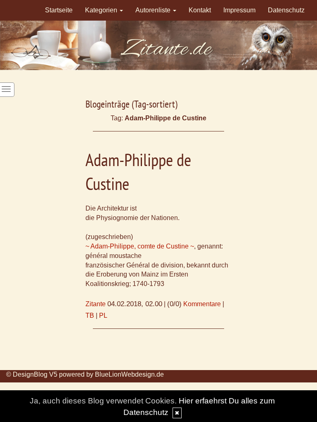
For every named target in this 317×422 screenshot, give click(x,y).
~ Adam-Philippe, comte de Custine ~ (139, 246)
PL (103, 315)
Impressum (239, 10)
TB (89, 315)
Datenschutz (286, 10)
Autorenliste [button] (153, 10)
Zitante (95, 303)
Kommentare (202, 303)
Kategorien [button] (102, 10)
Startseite (59, 10)
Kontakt (200, 10)
